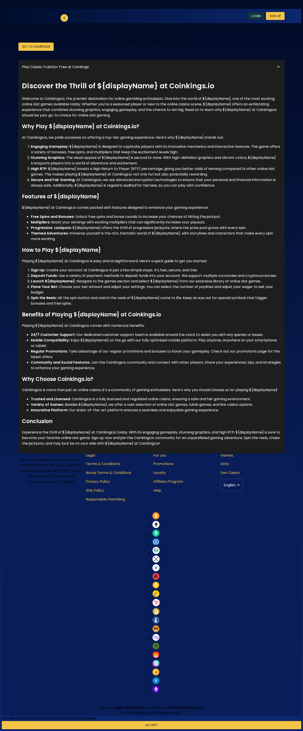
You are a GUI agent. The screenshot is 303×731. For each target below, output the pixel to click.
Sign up (275, 16)
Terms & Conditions (103, 463)
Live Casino (230, 472)
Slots (224, 463)
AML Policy (95, 490)
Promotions (163, 463)
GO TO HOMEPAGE (36, 46)
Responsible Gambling (105, 499)
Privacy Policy (98, 481)
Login (256, 16)
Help (157, 490)
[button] (151, 67)
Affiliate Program (168, 481)
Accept (152, 725)
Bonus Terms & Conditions (108, 472)
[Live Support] (287, 708)
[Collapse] (64, 18)
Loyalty (159, 472)
